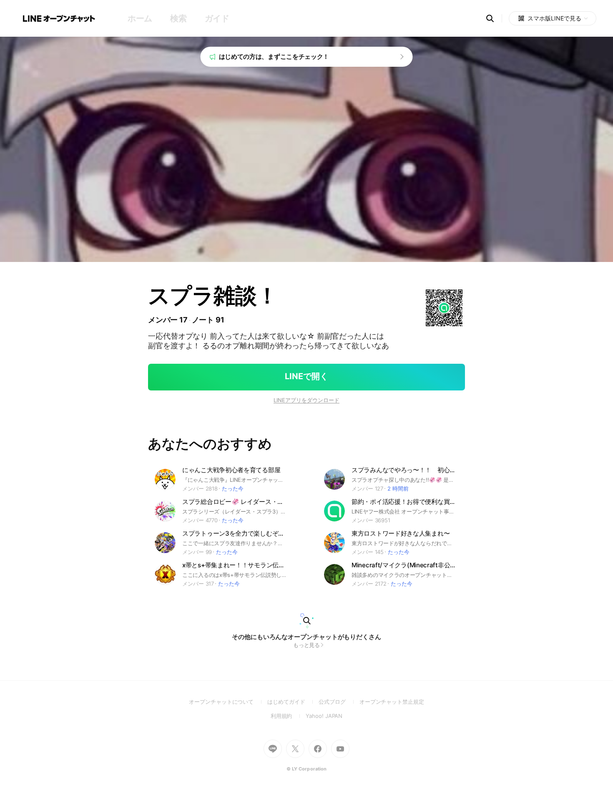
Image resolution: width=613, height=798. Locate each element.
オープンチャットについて (228, 701)
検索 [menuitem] (178, 18)
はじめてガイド (293, 701)
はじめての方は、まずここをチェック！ (274, 56)
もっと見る (306, 645)
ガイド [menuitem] (217, 18)
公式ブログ (339, 701)
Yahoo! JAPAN (324, 715)
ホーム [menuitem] (140, 18)
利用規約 (288, 715)
